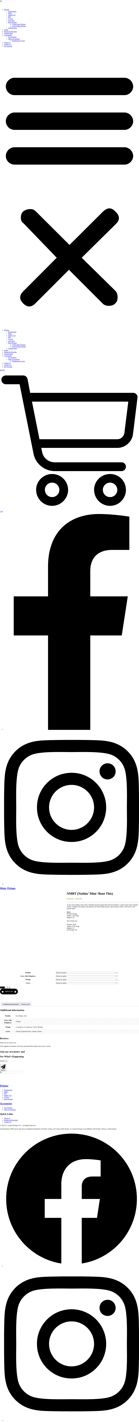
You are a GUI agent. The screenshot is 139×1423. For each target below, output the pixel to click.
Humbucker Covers (18, 41)
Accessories (8, 35)
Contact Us (7, 44)
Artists (6, 30)
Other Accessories (14, 39)
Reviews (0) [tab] (26, 1004)
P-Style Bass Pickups (19, 26)
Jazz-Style (11, 20)
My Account (8, 46)
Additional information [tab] (11, 1004)
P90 (9, 17)
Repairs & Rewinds (10, 31)
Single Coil (11, 15)
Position (28, 972)
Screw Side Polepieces (28, 976)
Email (2, 1061)
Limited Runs (12, 28)
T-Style (10, 19)
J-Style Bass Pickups (19, 24)
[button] (69, 188)
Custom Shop (8, 33)
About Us (7, 42)
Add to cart (9, 991)
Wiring (28, 979)
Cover (28, 983)
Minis (10, 13)
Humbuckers (12, 11)
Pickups (6, 9)
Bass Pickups (12, 22)
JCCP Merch (12, 37)
